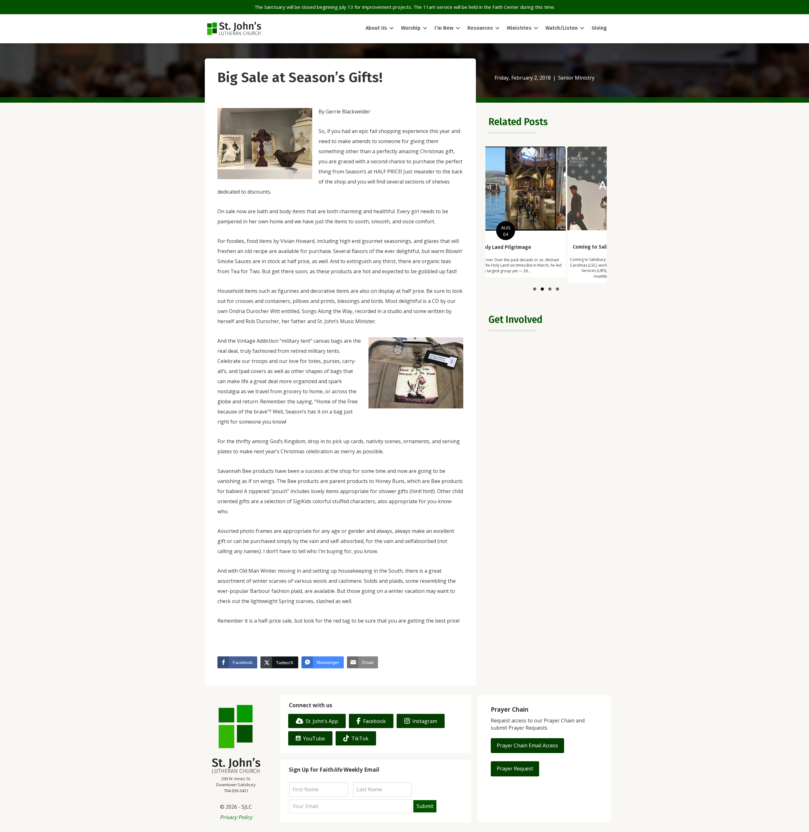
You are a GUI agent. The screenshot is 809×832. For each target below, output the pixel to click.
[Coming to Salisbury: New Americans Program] (546, 215)
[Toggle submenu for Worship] (425, 28)
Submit (425, 806)
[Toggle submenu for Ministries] (536, 28)
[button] (534, 289)
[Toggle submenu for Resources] (497, 28)
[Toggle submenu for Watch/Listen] (582, 28)
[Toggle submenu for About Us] (391, 28)
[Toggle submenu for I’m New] (458, 28)
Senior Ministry (576, 77)
